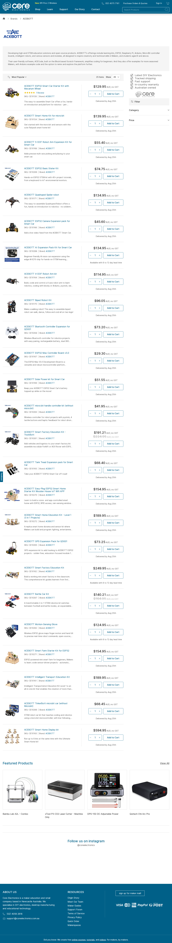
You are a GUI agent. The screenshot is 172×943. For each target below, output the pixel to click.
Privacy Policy (75, 917)
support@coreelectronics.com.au (23, 918)
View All (164, 763)
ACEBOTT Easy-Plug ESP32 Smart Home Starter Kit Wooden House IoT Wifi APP (45, 490)
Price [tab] (131, 120)
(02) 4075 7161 (112, 3)
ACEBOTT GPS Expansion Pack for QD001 (45, 541)
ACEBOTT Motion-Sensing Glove (40, 624)
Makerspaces (74, 925)
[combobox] (145, 9)
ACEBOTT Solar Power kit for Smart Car (44, 379)
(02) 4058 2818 (14, 913)
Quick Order (73, 921)
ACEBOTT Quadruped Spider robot (41, 194)
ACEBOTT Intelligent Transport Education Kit (47, 677)
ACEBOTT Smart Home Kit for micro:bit (44, 115)
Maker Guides (74, 905)
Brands (13, 18)
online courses (79, 940)
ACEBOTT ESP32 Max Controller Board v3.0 (46, 353)
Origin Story (73, 897)
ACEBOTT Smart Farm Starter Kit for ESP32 (46, 650)
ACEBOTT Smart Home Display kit (41, 729)
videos (103, 940)
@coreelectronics (86, 845)
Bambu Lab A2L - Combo (15, 814)
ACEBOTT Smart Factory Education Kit (44, 567)
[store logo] (16, 7)
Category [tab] (134, 110)
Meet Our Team (75, 901)
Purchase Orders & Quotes (135, 3)
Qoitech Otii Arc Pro (140, 814)
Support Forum (75, 909)
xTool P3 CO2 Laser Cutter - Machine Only (64, 815)
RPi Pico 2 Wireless (46, 3)
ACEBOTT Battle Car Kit (36, 594)
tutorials (91, 940)
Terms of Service (76, 913)
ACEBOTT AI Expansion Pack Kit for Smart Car (48, 247)
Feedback (2, 477)
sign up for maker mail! (130, 893)
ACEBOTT (50, 96)
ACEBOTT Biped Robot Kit (37, 300)
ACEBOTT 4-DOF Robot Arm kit (40, 273)
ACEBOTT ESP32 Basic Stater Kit (41, 168)
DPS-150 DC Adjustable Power (102, 814)
